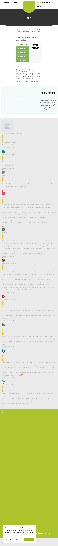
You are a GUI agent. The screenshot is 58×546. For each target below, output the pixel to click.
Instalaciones (9, 3)
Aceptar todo (30, 539)
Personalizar (9, 539)
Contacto (40, 6)
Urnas (48, 3)
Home (3, 3)
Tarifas (39, 3)
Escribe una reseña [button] (8, 145)
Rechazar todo (19, 539)
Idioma (15, 3)
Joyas (43, 3)
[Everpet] (29, 2)
